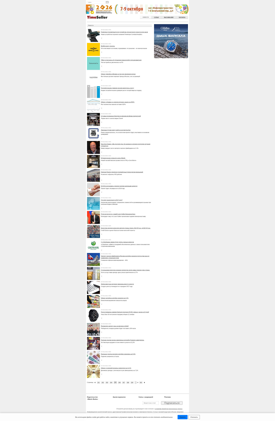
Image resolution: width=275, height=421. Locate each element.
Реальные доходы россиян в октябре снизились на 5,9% (118, 354)
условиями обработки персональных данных (168, 409)
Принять (183, 417)
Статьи (156, 17)
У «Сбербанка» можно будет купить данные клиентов (117, 242)
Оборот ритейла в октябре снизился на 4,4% (114, 298)
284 (111, 382)
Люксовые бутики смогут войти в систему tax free (116, 130)
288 (128, 382)
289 (132, 382)
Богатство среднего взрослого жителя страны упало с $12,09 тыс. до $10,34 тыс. (125, 228)
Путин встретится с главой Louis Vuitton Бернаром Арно (118, 214)
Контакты (182, 17)
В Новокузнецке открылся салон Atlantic (113, 158)
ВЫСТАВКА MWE (168, 17)
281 (98, 382)
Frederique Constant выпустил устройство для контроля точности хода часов (124, 32)
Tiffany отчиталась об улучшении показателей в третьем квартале (121, 60)
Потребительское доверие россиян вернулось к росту (117, 88)
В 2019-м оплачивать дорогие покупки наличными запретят (119, 186)
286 (119, 382)
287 (124, 382)
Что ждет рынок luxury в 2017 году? (111, 200)
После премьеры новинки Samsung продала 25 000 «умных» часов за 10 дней (125, 312)
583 (141, 382)
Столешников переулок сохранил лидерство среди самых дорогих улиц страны (125, 270)
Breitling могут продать (108, 46)
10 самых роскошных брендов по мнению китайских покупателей (121, 116)
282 (103, 382)
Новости (146, 17)
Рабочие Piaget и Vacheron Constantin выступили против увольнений (122, 172)
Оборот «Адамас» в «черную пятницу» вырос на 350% (117, 102)
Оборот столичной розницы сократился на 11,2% (116, 368)
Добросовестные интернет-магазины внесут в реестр (117, 284)
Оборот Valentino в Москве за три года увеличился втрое (118, 74)
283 (107, 382)
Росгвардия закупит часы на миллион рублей (114, 326)
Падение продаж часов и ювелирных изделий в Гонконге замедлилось (122, 340)
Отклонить (194, 417)
